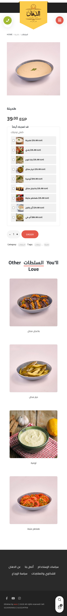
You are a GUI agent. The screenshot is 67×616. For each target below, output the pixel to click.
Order (30, 234)
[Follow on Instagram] (19, 598)
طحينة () (33, 140)
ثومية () (33, 179)
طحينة (46, 244)
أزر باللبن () (34, 208)
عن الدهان (15, 566)
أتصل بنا (29, 566)
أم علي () (33, 217)
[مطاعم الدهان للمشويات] (33, 13)
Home (9, 34)
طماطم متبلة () (37, 198)
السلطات (24, 34)
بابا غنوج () (34, 160)
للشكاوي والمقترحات (43, 573)
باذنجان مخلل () (36, 188)
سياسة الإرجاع (19, 573)
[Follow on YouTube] (13, 598)
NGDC (16, 604)
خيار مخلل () (35, 169)
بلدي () (33, 150)
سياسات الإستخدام (48, 566)
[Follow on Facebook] (6, 598)
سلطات (38, 244)
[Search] (59, 600)
